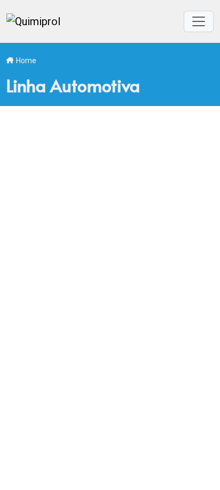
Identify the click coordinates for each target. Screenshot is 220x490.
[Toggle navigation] (199, 21)
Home (26, 60)
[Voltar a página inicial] (33, 21)
